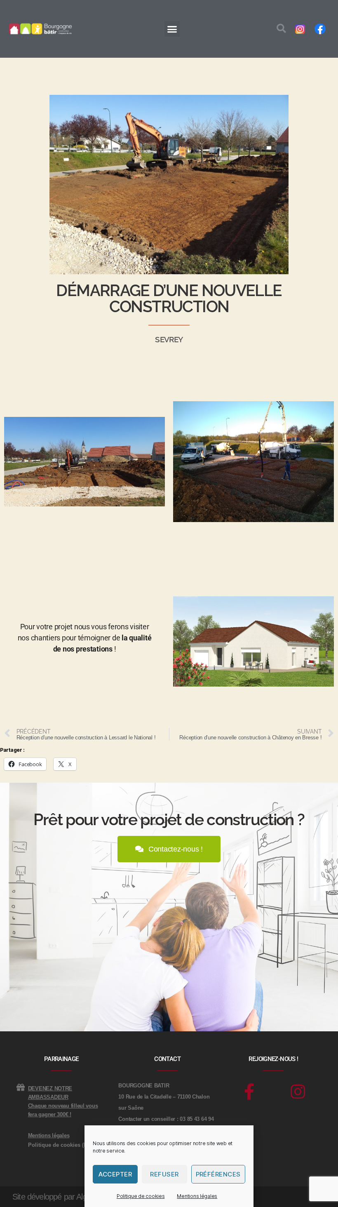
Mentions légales (197, 1196)
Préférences (218, 1174)
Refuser (164, 1174)
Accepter (115, 1174)
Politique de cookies (141, 1196)
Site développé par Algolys (56, 1196)
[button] (172, 29)
